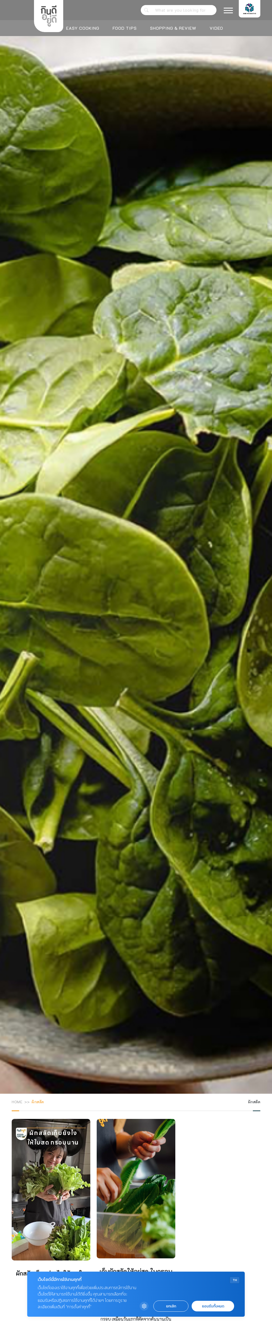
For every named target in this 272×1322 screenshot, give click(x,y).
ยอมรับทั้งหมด (213, 1306)
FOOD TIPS (125, 28)
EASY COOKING (82, 28)
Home (17, 1101)
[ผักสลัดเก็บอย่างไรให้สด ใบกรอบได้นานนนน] (51, 1216)
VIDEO (216, 28)
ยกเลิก (171, 1306)
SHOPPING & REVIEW (173, 28)
